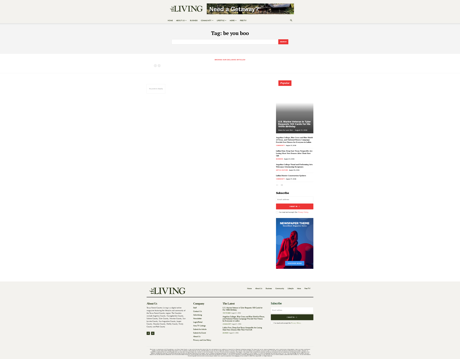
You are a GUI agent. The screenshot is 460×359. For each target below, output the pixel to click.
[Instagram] (152, 333)
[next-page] (281, 185)
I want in (293, 206)
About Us (180, 20)
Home (170, 20)
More (232, 20)
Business (194, 20)
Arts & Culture (282, 170)
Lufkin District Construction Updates (291, 175)
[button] (291, 21)
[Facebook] (148, 333)
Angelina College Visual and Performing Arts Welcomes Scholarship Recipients (294, 165)
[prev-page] (155, 65)
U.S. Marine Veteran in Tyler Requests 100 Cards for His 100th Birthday (294, 124)
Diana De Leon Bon (285, 130)
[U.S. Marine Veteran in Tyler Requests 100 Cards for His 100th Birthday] (294, 108)
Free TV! (243, 20)
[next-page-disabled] (159, 65)
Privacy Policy (303, 212)
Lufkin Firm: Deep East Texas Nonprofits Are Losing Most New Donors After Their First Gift (294, 153)
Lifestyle (220, 20)
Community (206, 20)
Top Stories (227, 313)
